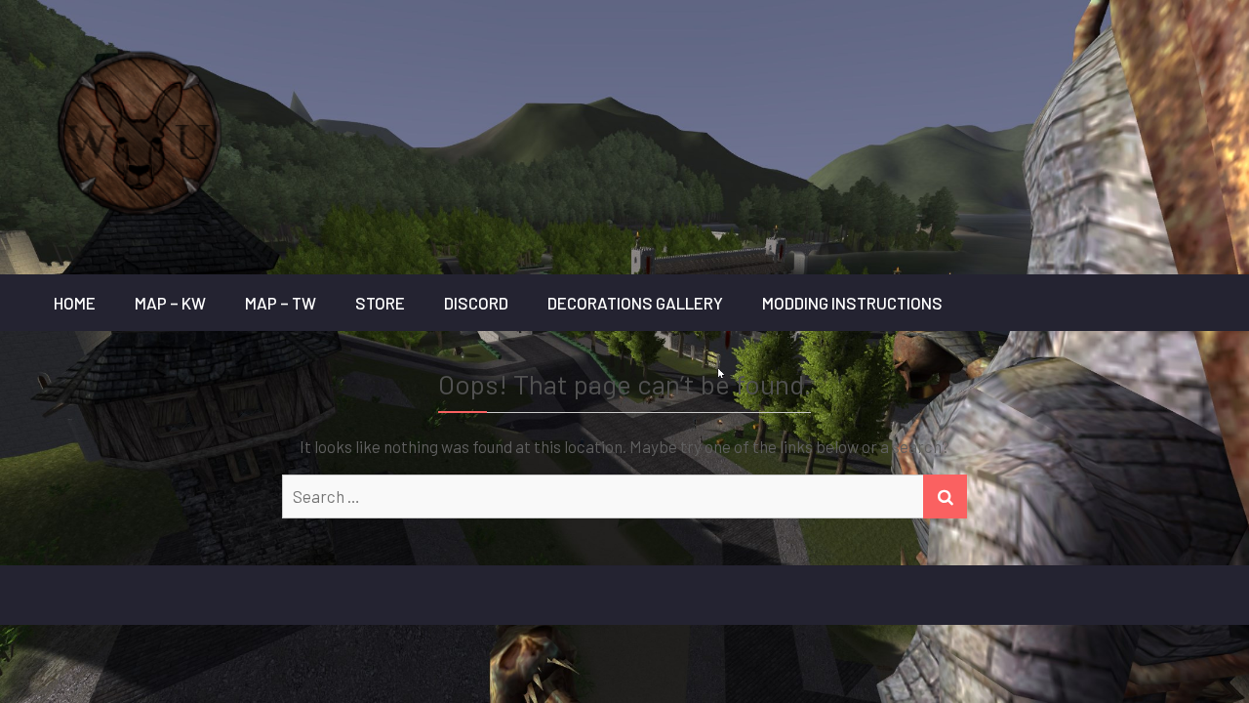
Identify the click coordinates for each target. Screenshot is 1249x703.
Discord (476, 302)
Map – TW (280, 302)
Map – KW (170, 302)
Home (75, 302)
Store (380, 302)
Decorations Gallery (635, 302)
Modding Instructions (852, 302)
